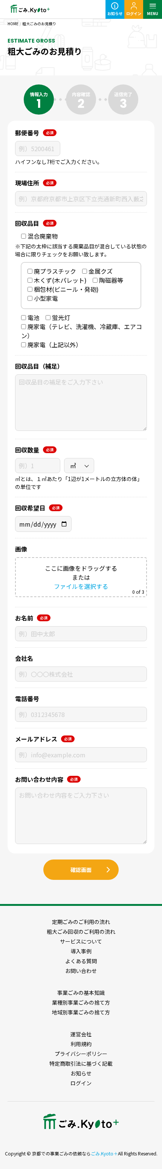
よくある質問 (81, 961)
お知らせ (114, 13)
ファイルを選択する (81, 586)
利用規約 (81, 1044)
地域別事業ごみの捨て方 (81, 1012)
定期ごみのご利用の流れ (81, 921)
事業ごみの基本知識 (81, 992)
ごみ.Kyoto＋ (104, 1153)
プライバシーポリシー (81, 1053)
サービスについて (81, 941)
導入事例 (81, 951)
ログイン (133, 13)
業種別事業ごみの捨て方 (81, 1002)
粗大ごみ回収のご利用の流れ (81, 931)
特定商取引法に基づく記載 (81, 1063)
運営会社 (81, 1034)
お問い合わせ (81, 970)
